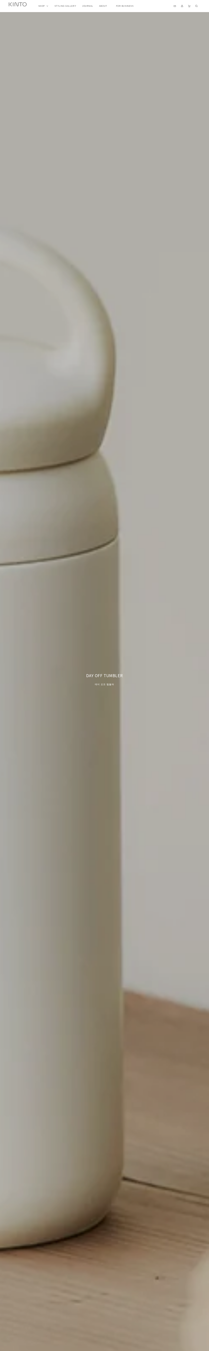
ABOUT (103, 6)
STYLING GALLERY (65, 6)
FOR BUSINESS (125, 6)
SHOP (41, 6)
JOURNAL (87, 6)
